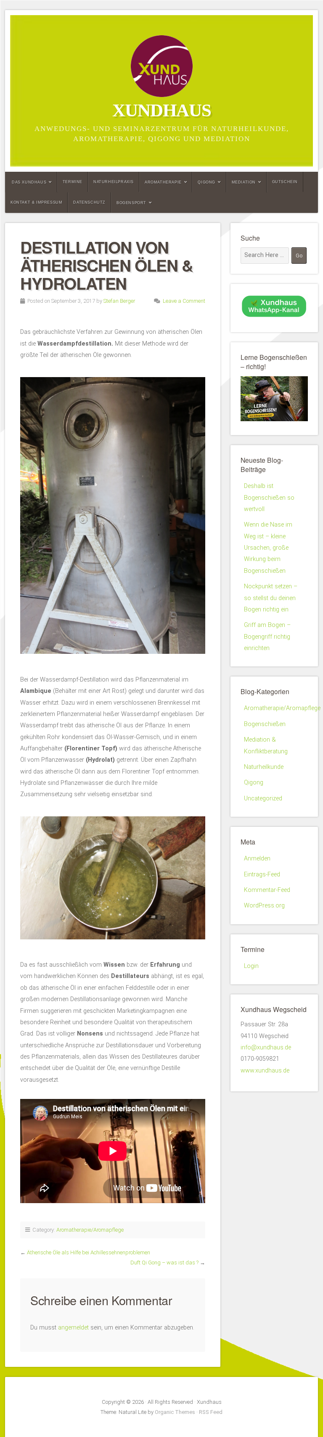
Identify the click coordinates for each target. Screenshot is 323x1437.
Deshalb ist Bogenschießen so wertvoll (269, 497)
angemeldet (73, 1327)
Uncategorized (263, 798)
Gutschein (285, 182)
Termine (72, 182)
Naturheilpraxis (113, 182)
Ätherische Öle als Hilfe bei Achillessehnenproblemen (88, 1252)
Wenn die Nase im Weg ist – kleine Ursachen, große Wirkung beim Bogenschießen (268, 547)
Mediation (244, 182)
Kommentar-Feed (267, 890)
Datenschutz (89, 202)
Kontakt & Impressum (36, 202)
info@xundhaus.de (266, 1047)
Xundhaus (161, 110)
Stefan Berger (119, 301)
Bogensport (131, 203)
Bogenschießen (265, 724)
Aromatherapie (163, 182)
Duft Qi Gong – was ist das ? (164, 1262)
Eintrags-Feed (262, 874)
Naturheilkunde (263, 767)
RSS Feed (210, 1412)
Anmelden (257, 858)
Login (251, 966)
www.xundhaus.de (265, 1070)
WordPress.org (264, 905)
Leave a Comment (184, 301)
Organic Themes (175, 1412)
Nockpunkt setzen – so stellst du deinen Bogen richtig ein (270, 598)
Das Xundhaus (29, 182)
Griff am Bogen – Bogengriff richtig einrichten (267, 636)
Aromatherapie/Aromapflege (90, 1230)
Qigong (206, 182)
